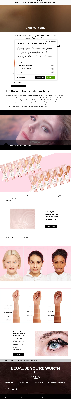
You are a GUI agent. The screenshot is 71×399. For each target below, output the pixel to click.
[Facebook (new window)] (10, 389)
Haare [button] (24, 2)
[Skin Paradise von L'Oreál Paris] (6, 145)
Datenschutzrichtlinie (22, 58)
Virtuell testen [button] (43, 2)
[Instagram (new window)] (6, 389)
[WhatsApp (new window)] (16, 389)
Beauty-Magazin (52, 2)
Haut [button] (21, 2)
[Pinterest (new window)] (8, 389)
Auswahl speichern (40, 77)
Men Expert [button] (30, 2)
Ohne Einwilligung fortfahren (51, 41)
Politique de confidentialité (33, 58)
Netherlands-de (10, 397)
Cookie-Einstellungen (21, 77)
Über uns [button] (36, 2)
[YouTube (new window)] (13, 389)
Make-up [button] (16, 2)
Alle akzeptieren (50, 77)
